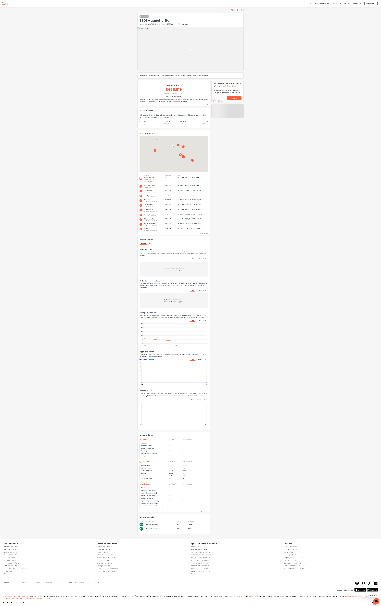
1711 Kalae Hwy (148, 190)
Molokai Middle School (153, 529)
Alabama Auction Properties (200, 571)
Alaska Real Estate (9, 549)
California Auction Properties (200, 552)
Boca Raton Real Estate (105, 555)
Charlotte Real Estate (104, 563)
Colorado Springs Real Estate (107, 568)
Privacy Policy (253, 596)
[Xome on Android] (372, 589)
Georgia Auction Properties (200, 558)
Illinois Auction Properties (199, 568)
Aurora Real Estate (103, 549)
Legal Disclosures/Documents (78, 582)
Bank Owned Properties (292, 566)
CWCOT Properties (290, 560)
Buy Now (234, 98)
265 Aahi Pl (147, 200)
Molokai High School (152, 524)
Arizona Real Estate (10, 552)
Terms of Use (240, 596)
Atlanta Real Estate (103, 547)
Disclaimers (174, 101)
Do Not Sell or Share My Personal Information (35, 598)
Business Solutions (290, 549)
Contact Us (357, 3)
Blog (60, 582)
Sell (316, 3)
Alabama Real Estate (10, 547)
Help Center (36, 582)
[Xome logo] (5, 3)
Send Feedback (227, 113)
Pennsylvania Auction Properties (201, 555)
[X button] (370, 583)
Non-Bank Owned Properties (294, 568)
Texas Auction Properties (199, 549)
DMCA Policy (15, 598)
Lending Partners (290, 555)
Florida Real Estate (9, 571)
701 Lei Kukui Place (149, 185)
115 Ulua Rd (147, 228)
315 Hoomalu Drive (149, 219)
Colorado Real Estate (10, 560)
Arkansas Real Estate (10, 555)
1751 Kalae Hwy (148, 204)
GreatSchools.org (192, 533)
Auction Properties (290, 547)
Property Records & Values (293, 558)
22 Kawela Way (148, 209)
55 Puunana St (148, 214)
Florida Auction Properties (199, 563)
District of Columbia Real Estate (14, 568)
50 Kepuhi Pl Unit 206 (150, 195)
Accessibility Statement (352, 596)
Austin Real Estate (103, 552)
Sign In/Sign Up (371, 3)
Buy (309, 3)
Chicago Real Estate (104, 566)
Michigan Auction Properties (200, 560)
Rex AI (97, 582)
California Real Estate (10, 558)
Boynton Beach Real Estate (106, 558)
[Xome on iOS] (360, 589)
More (5, 574)
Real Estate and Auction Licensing (14, 596)
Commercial (288, 552)
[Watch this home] (232, 10)
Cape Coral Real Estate (105, 560)
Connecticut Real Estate (11, 563)
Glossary (49, 582)
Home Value (324, 3)
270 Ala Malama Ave (150, 223)
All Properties (195, 547)
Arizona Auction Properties (199, 566)
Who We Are (344, 3)
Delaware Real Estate (10, 566)
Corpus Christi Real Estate (106, 571)
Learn (334, 3)
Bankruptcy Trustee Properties (294, 563)
